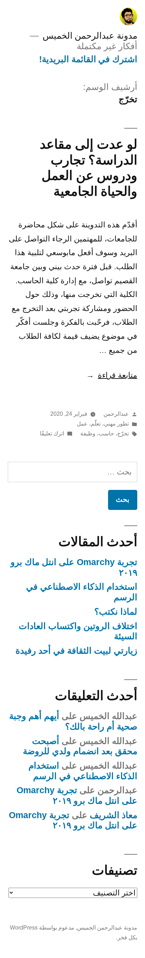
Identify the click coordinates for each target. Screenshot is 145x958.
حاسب (106, 433)
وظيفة (87, 433)
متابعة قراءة (111, 375)
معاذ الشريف (113, 815)
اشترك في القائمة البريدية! (88, 59)
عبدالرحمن (116, 414)
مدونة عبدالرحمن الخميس (90, 35)
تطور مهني (116, 424)
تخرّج (123, 433)
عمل (82, 424)
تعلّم (96, 424)
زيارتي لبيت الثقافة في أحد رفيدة (76, 650)
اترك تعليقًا (52, 433)
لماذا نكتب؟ (115, 611)
